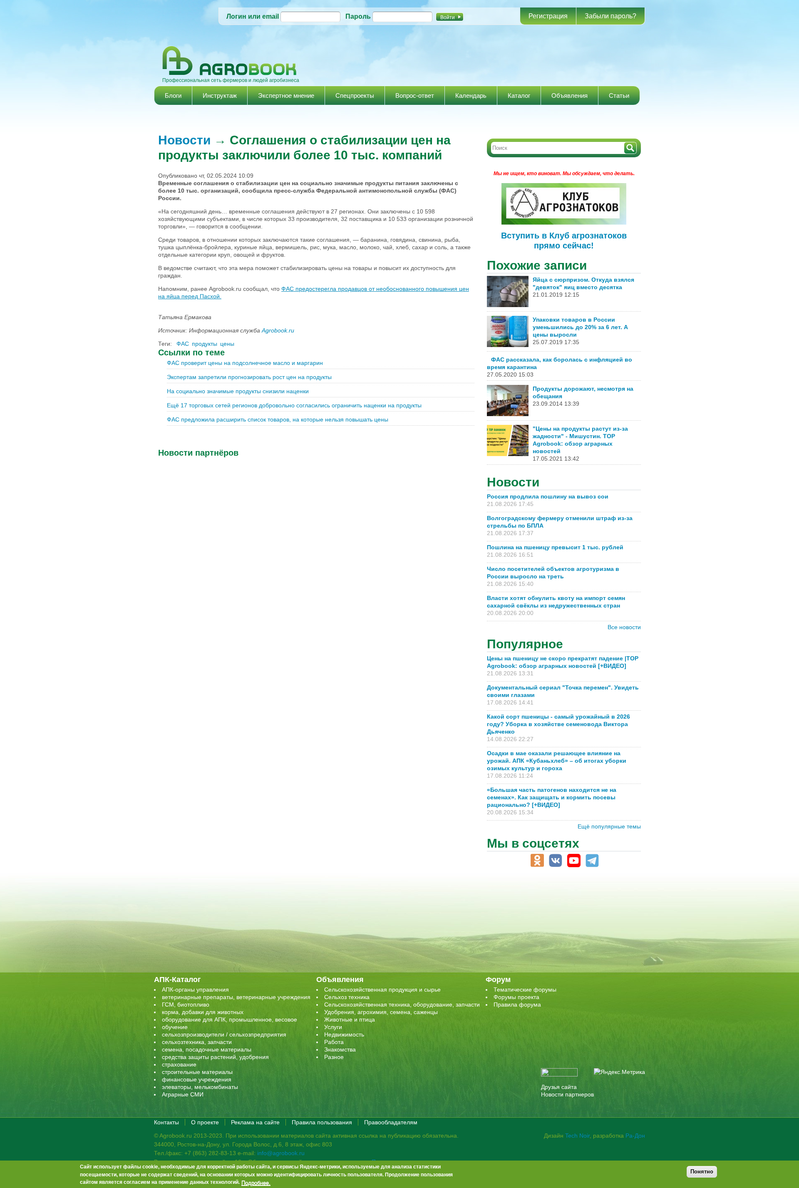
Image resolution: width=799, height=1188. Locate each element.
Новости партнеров (567, 1094)
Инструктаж (220, 95)
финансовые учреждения (196, 1079)
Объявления (569, 95)
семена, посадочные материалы (206, 1049)
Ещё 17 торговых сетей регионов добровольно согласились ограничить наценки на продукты (294, 405)
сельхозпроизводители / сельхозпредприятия (224, 1034)
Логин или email (252, 16)
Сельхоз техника (347, 997)
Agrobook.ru (278, 330)
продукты (204, 343)
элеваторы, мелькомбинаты (200, 1087)
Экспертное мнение (286, 95)
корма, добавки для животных (202, 1012)
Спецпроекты (354, 95)
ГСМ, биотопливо (185, 1004)
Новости (184, 140)
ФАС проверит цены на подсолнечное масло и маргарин (245, 363)
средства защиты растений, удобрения (215, 1057)
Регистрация (548, 16)
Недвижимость (344, 1034)
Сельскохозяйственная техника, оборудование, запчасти (402, 1004)
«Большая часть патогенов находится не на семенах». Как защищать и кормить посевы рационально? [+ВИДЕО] (551, 797)
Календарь (470, 95)
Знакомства (340, 1049)
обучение (175, 1027)
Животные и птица (349, 1019)
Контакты (166, 1122)
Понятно (701, 1171)
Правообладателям (390, 1122)
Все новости (624, 627)
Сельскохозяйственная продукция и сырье (382, 989)
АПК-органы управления (195, 989)
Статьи (619, 95)
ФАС (182, 343)
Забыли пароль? (610, 16)
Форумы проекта (516, 997)
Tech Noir (577, 1135)
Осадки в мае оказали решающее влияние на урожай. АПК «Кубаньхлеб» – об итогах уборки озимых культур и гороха (556, 760)
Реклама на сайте (255, 1122)
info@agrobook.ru (281, 1153)
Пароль (358, 16)
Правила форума (517, 1004)
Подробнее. (255, 1182)
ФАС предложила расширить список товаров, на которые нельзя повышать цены (277, 419)
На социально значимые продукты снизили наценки (238, 391)
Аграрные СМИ (182, 1094)
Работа (334, 1042)
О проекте (205, 1122)
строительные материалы (197, 1072)
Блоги (173, 95)
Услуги (333, 1027)
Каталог (519, 95)
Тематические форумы (525, 989)
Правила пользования (322, 1122)
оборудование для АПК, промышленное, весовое (229, 1019)
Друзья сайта (559, 1087)
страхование (179, 1064)
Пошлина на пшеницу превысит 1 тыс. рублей (558, 547)
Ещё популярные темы (609, 826)
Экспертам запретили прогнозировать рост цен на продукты (249, 377)
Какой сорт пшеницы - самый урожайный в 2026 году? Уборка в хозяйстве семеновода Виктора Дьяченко (558, 724)
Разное (334, 1057)
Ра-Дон (635, 1135)
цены (227, 343)
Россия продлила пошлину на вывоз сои (547, 496)
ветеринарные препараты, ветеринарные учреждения (236, 997)
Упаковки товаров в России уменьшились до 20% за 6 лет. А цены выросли (580, 327)
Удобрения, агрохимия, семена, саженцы (381, 1012)
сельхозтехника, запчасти (197, 1042)
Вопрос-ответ (414, 95)
